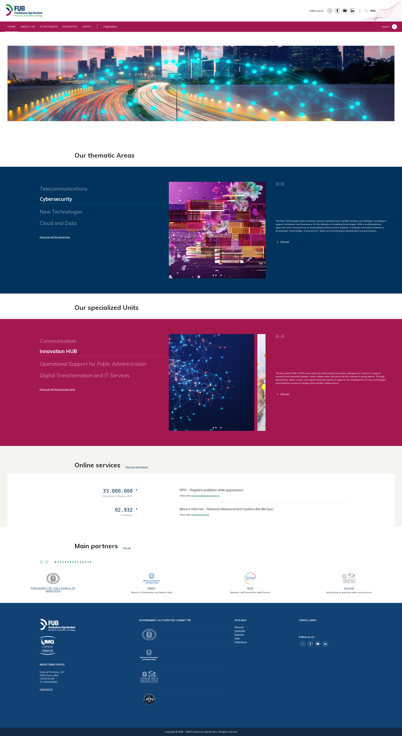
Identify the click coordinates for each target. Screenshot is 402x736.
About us (28, 26)
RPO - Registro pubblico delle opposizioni (211, 490)
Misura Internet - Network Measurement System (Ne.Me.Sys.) (227, 509)
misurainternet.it (200, 514)
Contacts (46, 689)
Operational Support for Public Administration (94, 363)
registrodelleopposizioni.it (205, 495)
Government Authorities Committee (165, 620)
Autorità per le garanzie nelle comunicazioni (349, 592)
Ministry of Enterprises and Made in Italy (151, 592)
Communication (58, 341)
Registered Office (52, 664)
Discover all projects (136, 467)
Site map (240, 620)
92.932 (124, 510)
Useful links (307, 620)
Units (86, 26)
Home (12, 26)
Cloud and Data (58, 223)
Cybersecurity (56, 200)
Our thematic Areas (105, 155)
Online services (97, 465)
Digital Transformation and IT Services (85, 375)
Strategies (48, 26)
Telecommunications (63, 189)
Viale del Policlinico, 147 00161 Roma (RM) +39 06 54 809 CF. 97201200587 (52, 677)
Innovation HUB (58, 352)
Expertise (69, 26)
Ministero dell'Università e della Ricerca (250, 592)
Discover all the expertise (55, 237)
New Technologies (61, 210)
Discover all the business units (57, 389)
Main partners (96, 546)
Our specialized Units (107, 307)
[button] (213, 275)
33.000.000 (118, 491)
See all (126, 547)
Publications (110, 26)
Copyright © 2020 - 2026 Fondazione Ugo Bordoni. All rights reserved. (201, 731)
